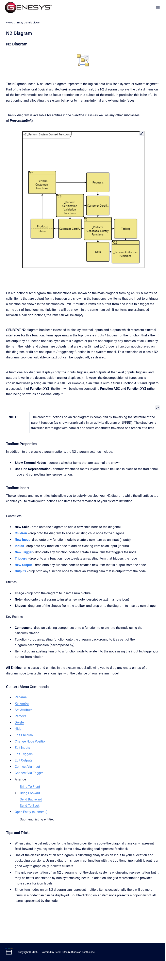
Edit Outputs (23, 760)
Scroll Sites (61, 952)
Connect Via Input (27, 767)
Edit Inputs (22, 748)
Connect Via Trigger (29, 773)
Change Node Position (31, 741)
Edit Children (24, 735)
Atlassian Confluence (82, 952)
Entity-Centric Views (28, 22)
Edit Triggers (24, 754)
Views (9, 22)
